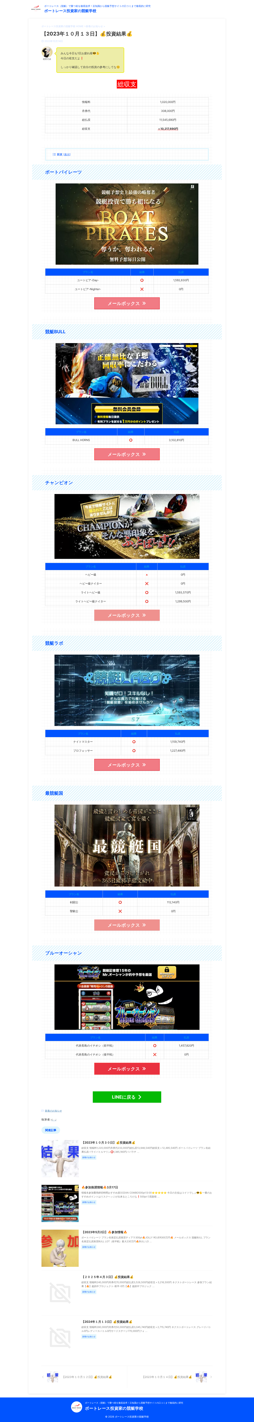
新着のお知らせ (53, 1110)
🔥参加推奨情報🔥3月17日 (99, 1187)
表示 (67, 154)
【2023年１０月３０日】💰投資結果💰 (108, 1142)
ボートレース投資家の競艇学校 (70, 11)
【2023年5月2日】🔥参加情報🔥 (104, 1232)
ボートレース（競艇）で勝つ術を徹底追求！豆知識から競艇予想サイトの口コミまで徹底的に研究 (134, 1402)
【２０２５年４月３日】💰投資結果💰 (107, 1277)
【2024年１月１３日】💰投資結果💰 (106, 1321)
